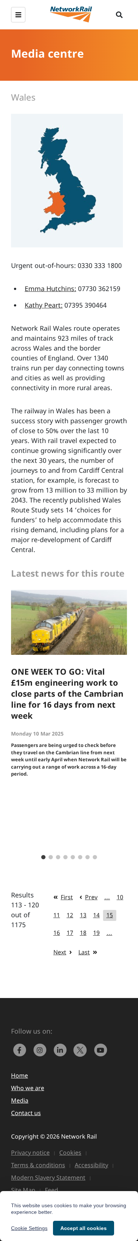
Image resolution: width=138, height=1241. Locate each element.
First (67, 897)
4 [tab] (65, 857)
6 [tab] (80, 857)
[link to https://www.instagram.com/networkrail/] (41, 1049)
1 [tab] (43, 857)
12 (70, 915)
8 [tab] (95, 857)
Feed (51, 1190)
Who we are (27, 1088)
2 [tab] (50, 857)
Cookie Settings (29, 1228)
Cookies (70, 1153)
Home (19, 1075)
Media (19, 1100)
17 (70, 933)
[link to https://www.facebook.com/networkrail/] (21, 1049)
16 (56, 933)
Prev (91, 897)
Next (59, 952)
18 (83, 933)
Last (84, 952)
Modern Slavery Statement (48, 1177)
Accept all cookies (83, 1228)
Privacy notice (30, 1153)
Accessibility (91, 1165)
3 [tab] (58, 857)
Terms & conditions (38, 1165)
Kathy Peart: (44, 305)
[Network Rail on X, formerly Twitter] (82, 1049)
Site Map (23, 1190)
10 (120, 897)
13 (83, 915)
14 (96, 915)
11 (56, 915)
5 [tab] (73, 857)
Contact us (26, 1113)
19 (96, 933)
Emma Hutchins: (50, 288)
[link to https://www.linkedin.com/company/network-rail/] (62, 1049)
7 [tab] (87, 857)
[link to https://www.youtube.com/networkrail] (101, 1049)
